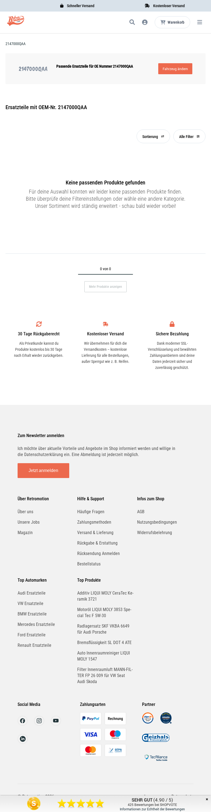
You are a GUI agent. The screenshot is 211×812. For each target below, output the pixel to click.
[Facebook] (22, 724)
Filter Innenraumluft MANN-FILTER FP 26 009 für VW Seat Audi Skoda (105, 675)
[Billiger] (148, 722)
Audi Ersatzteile (32, 593)
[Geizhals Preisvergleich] (156, 742)
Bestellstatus (89, 564)
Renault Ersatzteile (34, 645)
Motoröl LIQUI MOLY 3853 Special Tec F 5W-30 (104, 612)
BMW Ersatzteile (32, 614)
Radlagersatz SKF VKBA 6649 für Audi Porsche (103, 629)
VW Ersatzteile (30, 603)
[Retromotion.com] (15, 23)
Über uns (25, 511)
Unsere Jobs (29, 522)
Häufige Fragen (90, 511)
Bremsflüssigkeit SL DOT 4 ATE (104, 642)
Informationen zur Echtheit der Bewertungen (152, 809)
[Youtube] (56, 724)
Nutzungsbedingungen (157, 522)
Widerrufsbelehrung (154, 532)
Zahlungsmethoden (94, 522)
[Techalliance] (156, 761)
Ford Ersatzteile (32, 634)
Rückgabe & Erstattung (97, 543)
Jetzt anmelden (43, 470)
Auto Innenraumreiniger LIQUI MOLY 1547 (103, 656)
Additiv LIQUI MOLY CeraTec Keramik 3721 (105, 596)
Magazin (25, 532)
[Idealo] (166, 722)
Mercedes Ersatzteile (36, 624)
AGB (141, 511)
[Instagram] (39, 724)
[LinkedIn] (23, 742)
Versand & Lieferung (95, 532)
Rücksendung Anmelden (98, 553)
